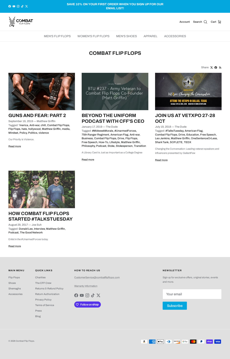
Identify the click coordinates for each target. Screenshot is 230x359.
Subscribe (175, 306)
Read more (14, 146)
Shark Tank (162, 142)
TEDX (187, 142)
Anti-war (34, 125)
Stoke (111, 145)
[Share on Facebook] (216, 67)
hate (24, 128)
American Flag (119, 134)
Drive (121, 138)
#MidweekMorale (102, 130)
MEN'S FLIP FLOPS (57, 36)
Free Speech (89, 142)
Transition (140, 145)
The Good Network (31, 232)
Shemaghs (14, 288)
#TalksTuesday (174, 130)
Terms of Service (44, 305)
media (66, 128)
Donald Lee (26, 228)
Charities (40, 277)
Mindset (13, 132)
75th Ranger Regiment (95, 134)
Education (192, 134)
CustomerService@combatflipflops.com (97, 277)
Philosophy (88, 145)
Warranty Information (85, 286)
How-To (103, 142)
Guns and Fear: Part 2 (37, 115)
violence (44, 132)
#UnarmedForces (125, 130)
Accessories (15, 294)
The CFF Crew (43, 283)
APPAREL (150, 36)
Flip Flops (14, 128)
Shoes (12, 283)
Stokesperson (124, 145)
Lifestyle (114, 142)
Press (38, 310)
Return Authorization (47, 294)
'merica (23, 125)
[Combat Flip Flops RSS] (220, 67)
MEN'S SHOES (126, 36)
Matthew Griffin (51, 128)
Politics (32, 132)
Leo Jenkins (162, 138)
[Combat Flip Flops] (21, 21)
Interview (39, 228)
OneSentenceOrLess (204, 138)
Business (87, 138)
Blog (38, 316)
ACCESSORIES (175, 36)
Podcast (101, 145)
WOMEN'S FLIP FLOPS (93, 36)
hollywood (34, 128)
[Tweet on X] (211, 67)
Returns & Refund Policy (49, 288)
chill (43, 125)
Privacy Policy (43, 299)
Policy (23, 132)
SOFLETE (176, 142)
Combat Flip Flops (58, 125)
